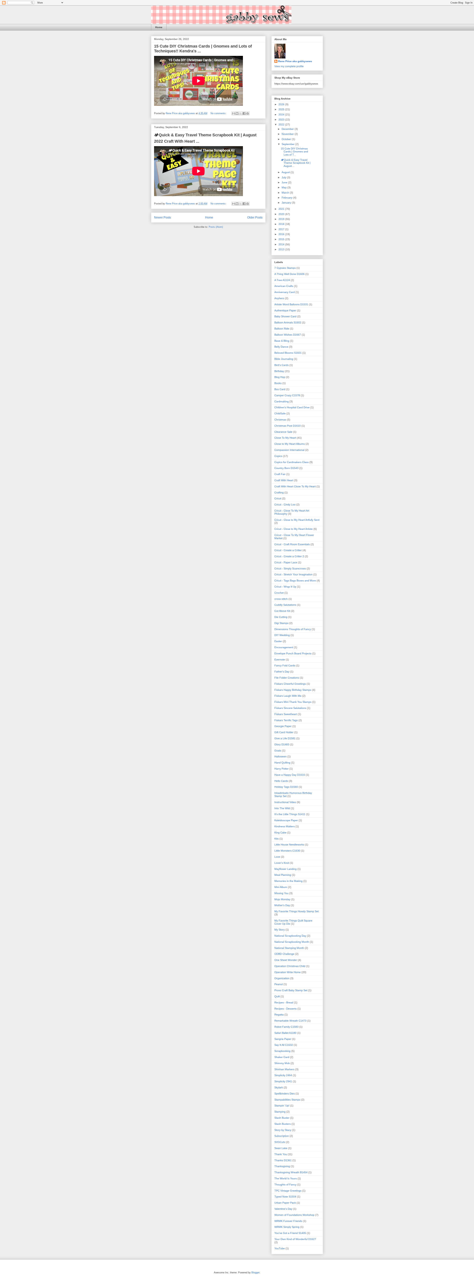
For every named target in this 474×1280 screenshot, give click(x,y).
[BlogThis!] (237, 113)
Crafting (279, 492)
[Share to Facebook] (244, 113)
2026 (281, 104)
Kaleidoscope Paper (286, 820)
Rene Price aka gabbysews (295, 61)
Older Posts (255, 217)
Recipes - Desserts (285, 1008)
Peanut (278, 984)
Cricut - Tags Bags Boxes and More (295, 580)
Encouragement (283, 647)
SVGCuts (279, 1142)
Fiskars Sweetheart (285, 714)
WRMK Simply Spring (286, 1226)
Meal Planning (282, 874)
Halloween (280, 756)
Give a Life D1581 (285, 738)
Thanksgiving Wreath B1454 (291, 1172)
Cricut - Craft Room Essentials (292, 544)
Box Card (279, 389)
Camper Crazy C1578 (287, 395)
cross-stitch (281, 598)
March (286, 192)
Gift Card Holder (283, 732)
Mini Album (280, 887)
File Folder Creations (286, 677)
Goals (277, 750)
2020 (281, 214)
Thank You (280, 1154)
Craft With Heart (283, 480)
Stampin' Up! (281, 1105)
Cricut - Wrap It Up (285, 586)
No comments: (219, 113)
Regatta (279, 1014)
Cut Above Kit (282, 610)
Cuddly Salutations (285, 604)
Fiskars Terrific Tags (286, 720)
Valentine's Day (283, 1208)
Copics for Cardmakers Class (291, 462)
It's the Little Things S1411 (289, 814)
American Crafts (283, 286)
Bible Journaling (283, 358)
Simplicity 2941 (283, 1081)
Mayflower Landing (285, 868)
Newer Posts (162, 217)
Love (277, 856)
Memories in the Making (288, 880)
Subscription (281, 1135)
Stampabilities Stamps (287, 1099)
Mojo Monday (282, 899)
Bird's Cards (281, 365)
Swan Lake (280, 1148)
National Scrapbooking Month (291, 941)
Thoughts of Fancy (285, 1184)
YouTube (279, 1248)
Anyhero (279, 298)
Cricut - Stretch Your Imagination (293, 574)
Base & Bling (281, 340)
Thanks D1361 (283, 1160)
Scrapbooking (282, 1050)
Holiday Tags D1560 (286, 786)
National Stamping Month (289, 947)
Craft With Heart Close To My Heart (295, 486)
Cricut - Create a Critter (288, 550)
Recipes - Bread (283, 1002)
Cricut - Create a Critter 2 (289, 556)
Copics (278, 456)
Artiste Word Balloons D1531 (291, 304)
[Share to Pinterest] (247, 113)
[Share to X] (240, 113)
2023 (281, 119)
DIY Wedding (282, 635)
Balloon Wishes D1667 (287, 334)
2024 (281, 114)
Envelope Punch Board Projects (292, 653)
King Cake (280, 832)
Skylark (278, 1087)
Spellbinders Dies (284, 1093)
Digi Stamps (281, 623)
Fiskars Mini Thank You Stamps (292, 701)
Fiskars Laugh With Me (287, 695)
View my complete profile (289, 66)
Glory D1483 (281, 744)
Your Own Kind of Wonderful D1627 (295, 1239)
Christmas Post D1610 (287, 425)
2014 (281, 244)
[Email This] (233, 113)
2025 (281, 109)
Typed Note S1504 (285, 1196)
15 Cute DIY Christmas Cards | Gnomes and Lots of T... (294, 151)
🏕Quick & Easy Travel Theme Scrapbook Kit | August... (296, 163)
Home (158, 27)
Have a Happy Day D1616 (289, 774)
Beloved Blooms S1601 (288, 352)
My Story (279, 929)
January (287, 202)
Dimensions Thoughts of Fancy (292, 629)
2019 (281, 219)
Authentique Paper (285, 310)
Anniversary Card (284, 292)
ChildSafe (280, 413)
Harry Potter (281, 768)
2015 (281, 239)
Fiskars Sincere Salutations (290, 708)
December (288, 128)
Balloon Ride (281, 328)
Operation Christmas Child (289, 966)
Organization (281, 978)
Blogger (255, 1272)
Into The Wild (282, 808)
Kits (276, 838)
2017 (281, 229)
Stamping (280, 1111)
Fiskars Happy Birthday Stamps (292, 689)
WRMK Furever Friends (288, 1221)
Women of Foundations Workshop (294, 1214)
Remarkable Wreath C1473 (290, 1020)
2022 (281, 124)
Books (278, 383)
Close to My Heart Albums (289, 443)
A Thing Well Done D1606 (289, 274)
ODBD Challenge (284, 953)
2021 (281, 208)
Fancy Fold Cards (284, 665)
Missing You (281, 893)
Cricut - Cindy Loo (285, 504)
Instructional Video (285, 802)
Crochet (279, 592)
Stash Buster (281, 1117)
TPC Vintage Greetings (287, 1190)
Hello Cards (281, 780)
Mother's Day (282, 905)
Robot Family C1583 (286, 1026)
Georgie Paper (283, 726)
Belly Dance (281, 346)
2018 (281, 224)
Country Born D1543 (286, 468)
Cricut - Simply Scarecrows (290, 568)
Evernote (279, 659)
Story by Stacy (282, 1129)
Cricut (277, 498)
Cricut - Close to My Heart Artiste (293, 528)
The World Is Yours (285, 1178)
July (284, 177)
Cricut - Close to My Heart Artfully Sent (296, 519)
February (287, 197)
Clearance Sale (283, 431)
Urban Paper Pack (285, 1202)
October (287, 139)
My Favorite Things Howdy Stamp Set (296, 911)
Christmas (280, 419)
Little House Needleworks (289, 844)
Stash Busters (282, 1123)
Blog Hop (279, 377)
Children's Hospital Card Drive (292, 407)
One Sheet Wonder (285, 959)
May (284, 187)
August (286, 172)
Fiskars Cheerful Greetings (290, 683)
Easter (278, 641)
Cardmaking (281, 401)
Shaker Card (281, 1057)
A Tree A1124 (282, 280)
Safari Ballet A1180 (285, 1032)
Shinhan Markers (284, 1069)
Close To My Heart (285, 437)
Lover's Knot (281, 862)
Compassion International (289, 449)
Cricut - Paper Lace (285, 562)
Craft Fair (280, 474)
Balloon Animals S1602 (287, 322)
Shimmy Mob (282, 1063)
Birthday (279, 371)
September (288, 144)
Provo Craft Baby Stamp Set (290, 990)
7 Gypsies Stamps (285, 267)
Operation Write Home (287, 972)
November (288, 133)
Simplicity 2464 (283, 1075)
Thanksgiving (282, 1166)
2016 (281, 234)
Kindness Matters (284, 826)
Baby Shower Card (285, 316)
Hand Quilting (282, 762)
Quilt (277, 996)
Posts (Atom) (216, 227)
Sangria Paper (282, 1038)
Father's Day (281, 671)
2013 (281, 249)
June (285, 182)
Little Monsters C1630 (287, 850)
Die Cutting (280, 616)
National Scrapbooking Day (290, 935)
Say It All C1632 (283, 1044)
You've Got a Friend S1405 (290, 1233)
